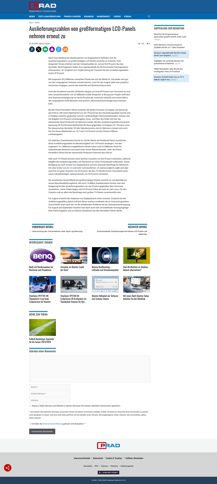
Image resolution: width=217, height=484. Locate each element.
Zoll (70, 168)
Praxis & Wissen (72, 16)
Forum (127, 16)
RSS (96, 466)
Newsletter (88, 466)
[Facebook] (32, 51)
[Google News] (59, 51)
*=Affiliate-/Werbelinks (133, 458)
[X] (39, 51)
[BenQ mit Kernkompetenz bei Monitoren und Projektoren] (42, 255)
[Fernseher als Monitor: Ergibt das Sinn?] (73, 255)
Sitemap (104, 466)
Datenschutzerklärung (53, 424)
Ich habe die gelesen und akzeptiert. (58, 424)
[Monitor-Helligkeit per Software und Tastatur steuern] (105, 284)
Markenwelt (103, 16)
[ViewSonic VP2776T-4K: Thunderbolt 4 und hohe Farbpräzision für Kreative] (42, 284)
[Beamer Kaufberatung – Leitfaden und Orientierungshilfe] (105, 255)
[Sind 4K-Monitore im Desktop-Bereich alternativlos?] (136, 255)
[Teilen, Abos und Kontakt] (7, 468)
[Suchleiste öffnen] (149, 16)
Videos (117, 16)
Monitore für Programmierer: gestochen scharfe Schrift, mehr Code (170, 36)
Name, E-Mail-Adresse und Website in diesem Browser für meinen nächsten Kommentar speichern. (76, 406)
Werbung (114, 466)
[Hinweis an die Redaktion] (52, 51)
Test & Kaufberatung (49, 16)
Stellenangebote (126, 466)
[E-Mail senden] (45, 51)
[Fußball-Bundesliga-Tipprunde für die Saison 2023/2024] (42, 327)
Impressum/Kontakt (82, 458)
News (32, 16)
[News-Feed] (65, 51)
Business (89, 16)
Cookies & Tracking (114, 458)
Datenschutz (98, 458)
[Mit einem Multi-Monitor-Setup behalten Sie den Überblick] (136, 284)
